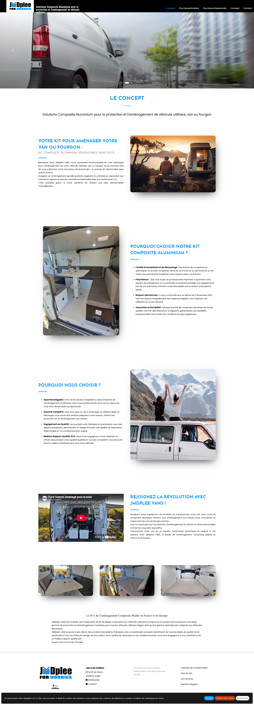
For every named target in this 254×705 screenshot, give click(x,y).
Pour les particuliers (189, 8)
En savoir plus (242, 698)
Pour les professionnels (214, 8)
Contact (247, 8)
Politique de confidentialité (194, 667)
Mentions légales (189, 684)
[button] (12, 50)
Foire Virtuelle (76, 642)
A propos (170, 8)
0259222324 (93, 680)
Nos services (187, 678)
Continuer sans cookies (225, 698)
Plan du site (186, 673)
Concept (234, 8)
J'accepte (209, 698)
